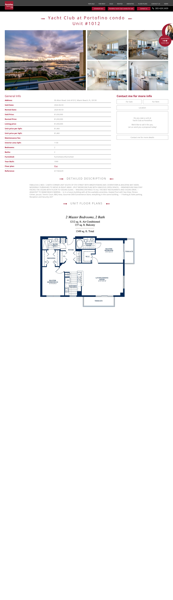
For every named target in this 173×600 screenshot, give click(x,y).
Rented (120, 4)
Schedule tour (98, 9)
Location (142, 107)
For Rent (102, 4)
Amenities (130, 4)
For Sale (91, 4)
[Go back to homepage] (9, 5)
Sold (111, 4)
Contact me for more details (142, 137)
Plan (56, 166)
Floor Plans (142, 4)
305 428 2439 (161, 8)
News (166, 4)
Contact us (155, 4)
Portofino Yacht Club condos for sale (121, 9)
